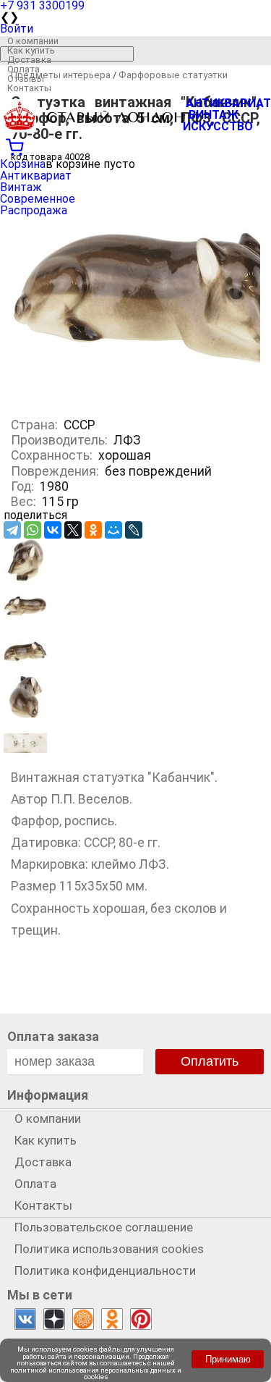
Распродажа (33, 210)
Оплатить (209, 1061)
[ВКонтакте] (52, 530)
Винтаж (21, 187)
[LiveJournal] (133, 530)
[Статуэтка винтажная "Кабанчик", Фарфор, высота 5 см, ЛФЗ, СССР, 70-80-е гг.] (25, 578)
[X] (73, 530)
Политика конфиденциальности (105, 1270)
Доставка (29, 59)
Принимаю (228, 1359)
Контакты (29, 88)
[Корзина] (135, 145)
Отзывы (25, 78)
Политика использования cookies (109, 1249)
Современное (37, 199)
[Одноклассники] (93, 530)
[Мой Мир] (113, 530)
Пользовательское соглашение (103, 1227)
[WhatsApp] (32, 530)
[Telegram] (12, 530)
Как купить (31, 50)
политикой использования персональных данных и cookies (95, 1373)
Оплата (23, 69)
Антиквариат (36, 175)
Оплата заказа (53, 1036)
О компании (33, 40)
